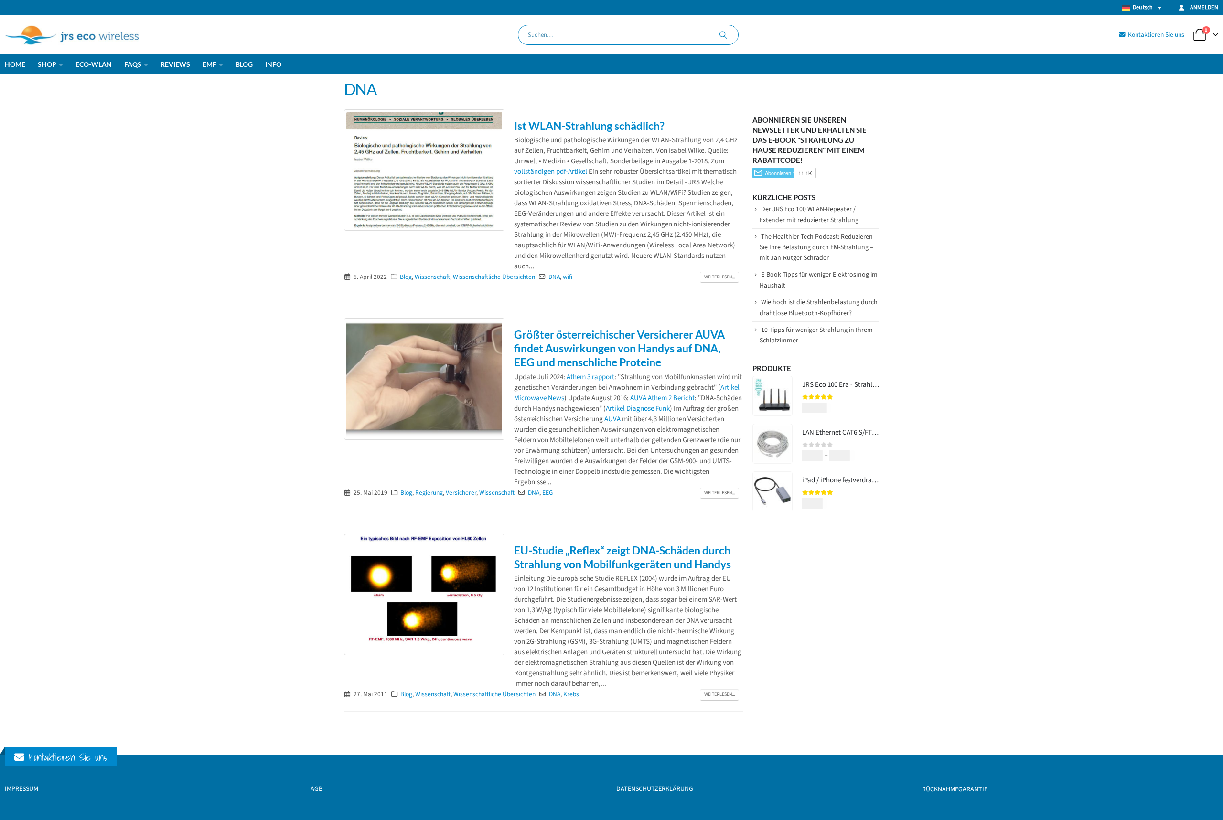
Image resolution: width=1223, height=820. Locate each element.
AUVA (612, 419)
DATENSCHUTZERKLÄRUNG (654, 789)
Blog (244, 64)
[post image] (424, 170)
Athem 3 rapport (590, 377)
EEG (547, 492)
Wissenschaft (432, 276)
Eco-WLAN (93, 64)
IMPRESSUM (21, 789)
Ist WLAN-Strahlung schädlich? (589, 125)
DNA (554, 276)
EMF (209, 64)
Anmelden (1204, 7)
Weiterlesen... (719, 277)
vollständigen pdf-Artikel (550, 172)
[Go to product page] (772, 396)
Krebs (571, 694)
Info (273, 64)
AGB (316, 789)
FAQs (132, 64)
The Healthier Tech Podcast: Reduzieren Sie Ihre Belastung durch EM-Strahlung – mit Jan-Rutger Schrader (816, 247)
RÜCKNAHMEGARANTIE (954, 789)
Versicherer (461, 492)
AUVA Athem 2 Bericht (662, 398)
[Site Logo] (72, 35)
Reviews (175, 64)
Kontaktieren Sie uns (1155, 34)
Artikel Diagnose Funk (638, 409)
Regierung (429, 492)
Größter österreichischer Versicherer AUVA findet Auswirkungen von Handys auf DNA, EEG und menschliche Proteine (619, 348)
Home (15, 64)
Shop (47, 64)
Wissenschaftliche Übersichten (494, 276)
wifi (567, 276)
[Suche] (723, 34)
